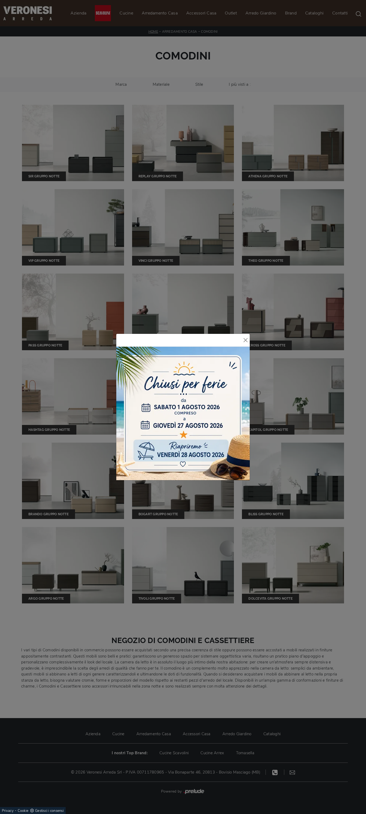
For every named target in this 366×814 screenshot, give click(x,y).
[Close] (245, 340)
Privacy (8, 810)
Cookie (23, 810)
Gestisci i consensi (49, 810)
